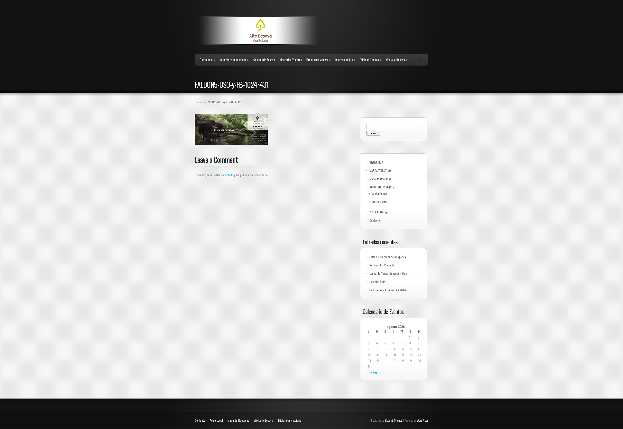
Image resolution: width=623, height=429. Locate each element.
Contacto (374, 220)
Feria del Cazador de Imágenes (387, 257)
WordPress (422, 420)
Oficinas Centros (370, 60)
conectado (227, 175)
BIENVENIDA (376, 162)
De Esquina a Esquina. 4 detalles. (388, 290)
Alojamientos (379, 193)
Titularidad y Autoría (290, 420)
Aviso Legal (216, 420)
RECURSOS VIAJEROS (381, 187)
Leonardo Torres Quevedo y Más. (388, 273)
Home (198, 102)
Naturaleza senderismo (234, 60)
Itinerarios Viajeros (291, 60)
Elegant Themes (393, 420)
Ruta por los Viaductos (382, 265)
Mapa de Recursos (380, 179)
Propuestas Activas (318, 60)
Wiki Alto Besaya (396, 60)
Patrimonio (207, 60)
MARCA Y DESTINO (380, 170)
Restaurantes (380, 202)
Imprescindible (345, 60)
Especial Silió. (377, 282)
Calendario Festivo (264, 60)
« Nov (373, 372)
